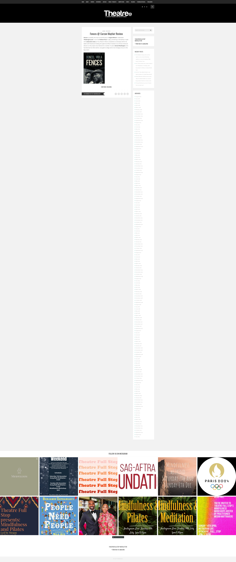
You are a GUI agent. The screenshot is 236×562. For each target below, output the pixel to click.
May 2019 (138, 285)
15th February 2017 (88, 94)
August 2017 (138, 330)
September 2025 (139, 120)
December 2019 (139, 270)
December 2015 (139, 374)
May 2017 (138, 337)
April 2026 (138, 105)
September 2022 (139, 198)
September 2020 (139, 250)
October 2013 (139, 430)
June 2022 (138, 205)
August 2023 (138, 174)
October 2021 (139, 222)
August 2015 (138, 382)
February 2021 (139, 239)
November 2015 (139, 376)
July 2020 (138, 254)
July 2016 (138, 358)
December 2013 (139, 425)
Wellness (133, 2)
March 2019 (138, 289)
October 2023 (139, 170)
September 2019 (139, 276)
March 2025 (138, 133)
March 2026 (138, 107)
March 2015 (138, 393)
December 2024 (139, 140)
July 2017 (138, 332)
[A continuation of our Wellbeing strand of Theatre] (59, 476)
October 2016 (139, 352)
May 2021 (138, 233)
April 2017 (138, 339)
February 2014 (139, 421)
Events (127, 2)
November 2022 (139, 194)
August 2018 (138, 304)
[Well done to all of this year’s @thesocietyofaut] (59, 516)
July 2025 (138, 124)
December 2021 (139, 217)
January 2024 (138, 163)
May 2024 (138, 155)
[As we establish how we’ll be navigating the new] (98, 476)
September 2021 (139, 224)
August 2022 (138, 200)
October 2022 (139, 196)
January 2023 (138, 189)
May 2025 (138, 129)
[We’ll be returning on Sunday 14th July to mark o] (137, 516)
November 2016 (139, 350)
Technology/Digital (141, 2)
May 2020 (138, 259)
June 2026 (138, 101)
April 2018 (138, 313)
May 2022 (138, 207)
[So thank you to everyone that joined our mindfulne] (177, 516)
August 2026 (138, 96)
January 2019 (138, 293)
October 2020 (139, 248)
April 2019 (138, 287)
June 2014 (138, 412)
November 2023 (139, 168)
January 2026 (139, 111)
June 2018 (138, 309)
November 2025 (139, 116)
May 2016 (138, 363)
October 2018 (139, 300)
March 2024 (138, 159)
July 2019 (138, 280)
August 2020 (138, 252)
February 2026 (139, 109)
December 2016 (139, 347)
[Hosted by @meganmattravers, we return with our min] (216, 516)
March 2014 (138, 419)
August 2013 (138, 434)
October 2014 (139, 404)
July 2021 (138, 228)
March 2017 (138, 341)
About (87, 2)
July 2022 (138, 202)
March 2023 (138, 185)
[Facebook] (145, 7)
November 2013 (139, 428)
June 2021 (138, 231)
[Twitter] (142, 7)
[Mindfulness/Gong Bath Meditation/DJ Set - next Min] (19, 476)
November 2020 (139, 246)
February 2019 (139, 291)
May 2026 (138, 103)
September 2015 (139, 380)
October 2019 (139, 274)
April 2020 (138, 261)
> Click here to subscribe (141, 44)
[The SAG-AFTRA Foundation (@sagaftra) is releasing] (137, 476)
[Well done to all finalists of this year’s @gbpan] (98, 516)
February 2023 (139, 187)
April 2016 (138, 365)
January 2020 (138, 267)
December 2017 (139, 322)
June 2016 (138, 360)
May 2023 (138, 181)
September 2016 (139, 354)
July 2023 (138, 176)
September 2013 (139, 432)
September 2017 (139, 328)
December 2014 (139, 399)
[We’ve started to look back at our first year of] (177, 476)
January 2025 (138, 137)
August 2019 (138, 278)
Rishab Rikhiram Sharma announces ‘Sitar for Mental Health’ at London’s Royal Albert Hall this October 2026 (143, 78)
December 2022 (139, 192)
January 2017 (138, 345)
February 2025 (139, 135)
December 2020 (139, 244)
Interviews (98, 2)
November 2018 (139, 298)
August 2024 (138, 148)
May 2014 (138, 415)
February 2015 (139, 395)
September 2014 (139, 406)
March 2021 (138, 237)
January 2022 (138, 215)
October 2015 (139, 378)
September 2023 (139, 172)
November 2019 (139, 272)
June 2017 (138, 334)
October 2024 (139, 144)
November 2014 (139, 402)
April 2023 (138, 183)
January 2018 (138, 319)
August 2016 (138, 356)
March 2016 (138, 367)
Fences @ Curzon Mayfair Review (106, 34)
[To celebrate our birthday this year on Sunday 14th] (19, 516)
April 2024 (138, 157)
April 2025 (138, 131)
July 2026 (138, 98)
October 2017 (139, 326)
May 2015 (138, 389)
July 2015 (138, 384)
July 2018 (138, 306)
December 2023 (139, 166)
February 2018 (139, 317)
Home (83, 2)
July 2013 (138, 436)
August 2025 (138, 122)
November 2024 (139, 142)
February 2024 (139, 161)
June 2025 (138, 127)
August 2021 (138, 226)
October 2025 (139, 118)
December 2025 (139, 114)
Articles (104, 2)
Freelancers (149, 2)
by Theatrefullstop (96, 94)
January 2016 (138, 371)
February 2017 (139, 343)
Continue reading (106, 87)
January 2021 (138, 241)
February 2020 (139, 265)
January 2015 (138, 397)
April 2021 (138, 235)
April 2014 (138, 417)
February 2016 (139, 369)
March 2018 (138, 315)
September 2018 (139, 302)
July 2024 (138, 150)
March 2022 (138, 211)
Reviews (92, 2)
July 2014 (138, 410)
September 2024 (139, 146)
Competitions (121, 2)
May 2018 (138, 311)
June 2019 (138, 282)
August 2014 (138, 408)
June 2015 (138, 387)
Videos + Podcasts (112, 2)
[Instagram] (147, 7)
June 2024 (138, 153)
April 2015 (138, 391)
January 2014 (138, 423)
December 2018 (139, 295)
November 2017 (139, 324)
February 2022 (139, 213)
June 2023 (138, 179)
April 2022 (138, 209)
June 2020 (138, 257)
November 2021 (139, 220)
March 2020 (138, 263)
